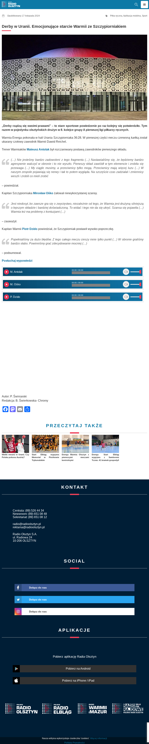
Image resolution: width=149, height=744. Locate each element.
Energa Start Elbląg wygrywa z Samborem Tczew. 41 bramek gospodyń (105, 457)
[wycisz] (126, 272)
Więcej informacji (98, 738)
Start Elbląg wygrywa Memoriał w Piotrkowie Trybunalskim (45, 457)
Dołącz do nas (38, 587)
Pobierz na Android (78, 668)
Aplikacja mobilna (132, 16)
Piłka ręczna (116, 16)
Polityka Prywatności (74, 742)
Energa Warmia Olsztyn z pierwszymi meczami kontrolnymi (75, 457)
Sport (144, 16)
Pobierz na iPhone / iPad (78, 680)
